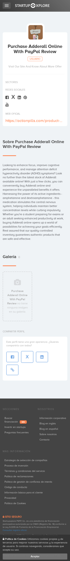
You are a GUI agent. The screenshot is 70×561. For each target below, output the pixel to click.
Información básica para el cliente (23, 492)
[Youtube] (7, 104)
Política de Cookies (15, 503)
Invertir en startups (15, 427)
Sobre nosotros (48, 434)
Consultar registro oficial (15, 530)
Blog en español (48, 429)
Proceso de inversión (16, 465)
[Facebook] (7, 97)
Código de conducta (15, 487)
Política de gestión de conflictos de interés (28, 481)
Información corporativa (52, 418)
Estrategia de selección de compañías (25, 460)
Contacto (44, 439)
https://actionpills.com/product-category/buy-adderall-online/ (34, 120)
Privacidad (10, 498)
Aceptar (35, 556)
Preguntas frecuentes (16, 432)
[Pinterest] (25, 97)
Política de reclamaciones (18, 476)
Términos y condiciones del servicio (24, 471)
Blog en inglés (47, 423)
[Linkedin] (19, 97)
